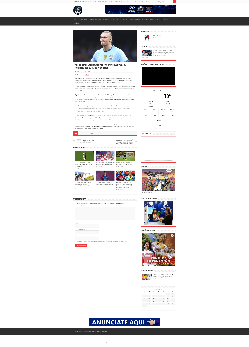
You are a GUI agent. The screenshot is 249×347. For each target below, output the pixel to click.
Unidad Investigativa (121, 1)
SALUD (147, 1)
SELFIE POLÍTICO (135, 19)
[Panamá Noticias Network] (78, 9)
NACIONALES (83, 19)
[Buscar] (174, 1)
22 (168, 301)
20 (158, 301)
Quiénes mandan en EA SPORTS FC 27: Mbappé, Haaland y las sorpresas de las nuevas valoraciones (125, 185)
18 (149, 301)
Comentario (78, 205)
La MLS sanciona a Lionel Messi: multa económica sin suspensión (83, 164)
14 (163, 299)
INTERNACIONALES (95, 19)
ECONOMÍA (106, 19)
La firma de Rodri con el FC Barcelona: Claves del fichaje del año (104, 184)
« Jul (143, 308)
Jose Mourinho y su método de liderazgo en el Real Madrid (105, 163)
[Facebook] (157, 2)
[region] (158, 151)
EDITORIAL (145, 19)
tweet (76, 74)
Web (76, 235)
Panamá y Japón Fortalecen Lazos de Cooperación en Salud (86, 141)
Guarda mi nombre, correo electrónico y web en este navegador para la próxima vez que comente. (102, 241)
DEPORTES (115, 19)
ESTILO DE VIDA (155, 19)
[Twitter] (159, 2)
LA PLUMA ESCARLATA (136, 1)
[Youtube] (161, 2)
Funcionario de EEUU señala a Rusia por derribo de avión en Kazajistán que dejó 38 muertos (124, 141)
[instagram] (163, 2)
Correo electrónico (80, 229)
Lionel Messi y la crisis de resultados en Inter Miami (124, 163)
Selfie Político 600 (158, 35)
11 (149, 299)
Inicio (75, 19)
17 (144, 301)
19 (154, 301)
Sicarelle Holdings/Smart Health (101, 1)
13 (158, 299)
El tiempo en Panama (158, 128)
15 (168, 299)
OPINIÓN (165, 19)
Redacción (78, 71)
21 (163, 301)
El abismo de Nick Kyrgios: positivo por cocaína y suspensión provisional (83, 184)
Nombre (77, 223)
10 (144, 299)
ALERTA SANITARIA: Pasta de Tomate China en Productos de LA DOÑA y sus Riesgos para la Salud (163, 276)
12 (154, 299)
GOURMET (124, 19)
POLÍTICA (76, 23)
